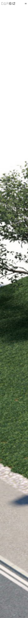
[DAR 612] (8, 3)
